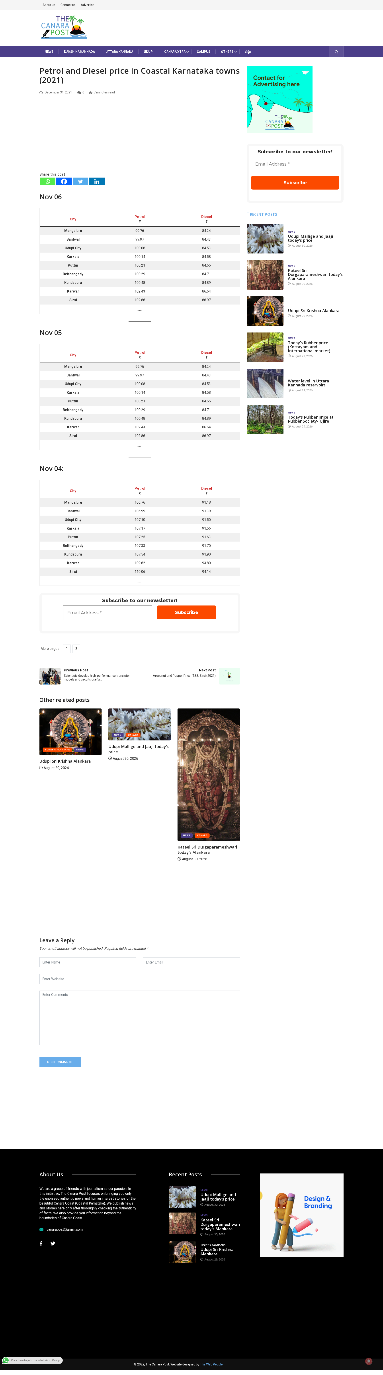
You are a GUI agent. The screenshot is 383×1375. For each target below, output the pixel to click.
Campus (203, 51)
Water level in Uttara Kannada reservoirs (308, 383)
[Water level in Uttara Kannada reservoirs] (265, 383)
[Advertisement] (139, 138)
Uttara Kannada (119, 51)
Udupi (149, 51)
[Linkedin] (97, 181)
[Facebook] (64, 181)
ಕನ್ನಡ (248, 51)
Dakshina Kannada (79, 51)
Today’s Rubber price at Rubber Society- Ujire (311, 419)
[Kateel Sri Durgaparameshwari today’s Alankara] (265, 275)
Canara (64, 735)
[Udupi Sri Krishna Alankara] (265, 311)
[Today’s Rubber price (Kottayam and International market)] (265, 347)
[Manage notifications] (368, 1361)
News (49, 51)
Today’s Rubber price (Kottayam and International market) (309, 346)
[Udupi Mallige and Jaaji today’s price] (265, 238)
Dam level (295, 376)
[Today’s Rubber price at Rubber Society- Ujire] (265, 419)
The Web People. (211, 1364)
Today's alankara (195, 749)
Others (227, 51)
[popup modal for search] (336, 51)
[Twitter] (80, 181)
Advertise (87, 5)
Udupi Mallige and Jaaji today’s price (310, 238)
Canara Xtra (175, 51)
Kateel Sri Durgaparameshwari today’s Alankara (138, 849)
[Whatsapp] (47, 181)
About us (49, 5)
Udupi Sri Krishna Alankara (203, 761)
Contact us (68, 5)
